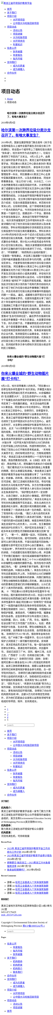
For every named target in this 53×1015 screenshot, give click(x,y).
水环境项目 (19, 19)
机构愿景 (17, 965)
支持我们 (11, 784)
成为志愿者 (19, 66)
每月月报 (17, 58)
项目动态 (11, 749)
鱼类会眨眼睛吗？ (16, 869)
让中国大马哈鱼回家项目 (26, 23)
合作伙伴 (11, 795)
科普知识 (17, 44)
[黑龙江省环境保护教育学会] (16, 3)
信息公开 (11, 770)
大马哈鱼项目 (20, 37)
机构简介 (17, 968)
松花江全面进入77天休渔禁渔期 (31, 882)
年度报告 (17, 55)
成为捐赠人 (19, 69)
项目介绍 (11, 738)
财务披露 (17, 51)
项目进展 (17, 34)
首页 (9, 731)
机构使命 (17, 961)
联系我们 (17, 972)
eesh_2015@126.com (11, 915)
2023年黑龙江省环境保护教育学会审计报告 (29, 855)
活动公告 (17, 30)
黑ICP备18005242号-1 (34, 926)
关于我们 (11, 734)
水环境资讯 (19, 41)
